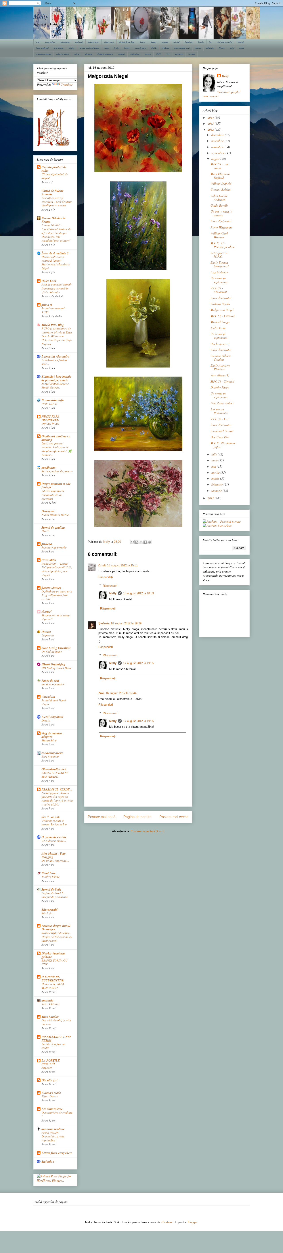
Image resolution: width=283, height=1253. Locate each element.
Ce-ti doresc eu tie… (54, 841)
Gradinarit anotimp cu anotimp (56, 438)
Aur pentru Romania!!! (219, 411)
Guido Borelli (219, 205)
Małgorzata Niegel (221, 310)
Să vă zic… (48, 913)
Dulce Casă (49, 281)
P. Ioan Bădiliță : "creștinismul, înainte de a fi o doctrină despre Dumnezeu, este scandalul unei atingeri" (56, 232)
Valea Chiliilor (51, 1004)
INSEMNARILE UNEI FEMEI (56, 1039)
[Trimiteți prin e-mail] (132, 542)
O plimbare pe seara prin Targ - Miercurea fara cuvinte (57, 595)
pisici (232, 48)
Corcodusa (48, 697)
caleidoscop (65, 42)
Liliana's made (51, 1093)
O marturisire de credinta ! (57, 1114)
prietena (47, 544)
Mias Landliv (50, 1017)
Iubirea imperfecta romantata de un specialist (53, 495)
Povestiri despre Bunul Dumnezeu (56, 927)
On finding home (52, 651)
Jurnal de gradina (53, 527)
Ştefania (103, 623)
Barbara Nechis (220, 304)
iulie (214, 454)
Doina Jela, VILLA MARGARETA (53, 986)
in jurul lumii (58, 48)
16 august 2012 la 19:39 (126, 623)
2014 (211, 117)
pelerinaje (210, 48)
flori (210, 42)
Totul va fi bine (50, 877)
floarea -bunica (51, 588)
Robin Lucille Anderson (219, 198)
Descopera (48, 511)
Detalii (46, 720)
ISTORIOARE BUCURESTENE (53, 979)
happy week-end (42, 48)
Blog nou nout (50, 756)
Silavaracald (49, 909)
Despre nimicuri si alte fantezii (56, 485)
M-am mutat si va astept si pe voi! (56, 617)
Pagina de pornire (137, 817)
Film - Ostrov (50, 1096)
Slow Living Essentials (56, 648)
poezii (241, 48)
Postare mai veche (174, 817)
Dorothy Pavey (219, 387)
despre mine (109, 42)
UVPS (158, 54)
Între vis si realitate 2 (55, 253)
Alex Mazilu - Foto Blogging (54, 855)
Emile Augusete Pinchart (220, 367)
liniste (116, 48)
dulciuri (153, 42)
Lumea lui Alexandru (55, 356)
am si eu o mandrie (53, 684)
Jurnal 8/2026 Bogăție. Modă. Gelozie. (55, 385)
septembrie (218, 153)
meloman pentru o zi (182, 48)
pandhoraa (48, 467)
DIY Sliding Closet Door (56, 668)
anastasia (48, 1000)
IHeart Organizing (53, 664)
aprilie (215, 472)
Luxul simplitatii (52, 717)
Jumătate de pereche (54, 547)
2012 (211, 129)
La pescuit (48, 635)
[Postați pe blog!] (136, 542)
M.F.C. (154, 48)
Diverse (46, 632)
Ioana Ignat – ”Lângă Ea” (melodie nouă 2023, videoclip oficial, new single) (57, 569)
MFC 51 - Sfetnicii (222, 381)
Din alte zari (49, 1080)
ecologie (165, 42)
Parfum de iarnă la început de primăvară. (55, 895)
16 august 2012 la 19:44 (121, 693)
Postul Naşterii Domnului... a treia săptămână (53, 1136)
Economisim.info (53, 400)
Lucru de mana (140, 48)
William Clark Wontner (219, 235)
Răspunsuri (110, 585)
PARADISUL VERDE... (57, 789)
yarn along (179, 54)
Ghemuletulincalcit (54, 769)
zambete (191, 54)
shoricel (47, 611)
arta (37, 42)
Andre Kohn (218, 328)
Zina (101, 693)
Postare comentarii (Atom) (147, 831)
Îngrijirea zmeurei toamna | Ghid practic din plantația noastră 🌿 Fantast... (57, 449)
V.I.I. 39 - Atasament (218, 290)
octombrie (218, 147)
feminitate (188, 42)
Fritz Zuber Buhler (222, 403)
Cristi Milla (49, 560)
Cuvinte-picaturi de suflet (54, 169)
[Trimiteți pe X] (141, 542)
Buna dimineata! (220, 221)
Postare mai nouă (101, 817)
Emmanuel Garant (221, 431)
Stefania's (48, 1161)
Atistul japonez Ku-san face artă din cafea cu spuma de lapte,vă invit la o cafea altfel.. (57, 798)
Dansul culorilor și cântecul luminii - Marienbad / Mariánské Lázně (56, 262)
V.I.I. (168, 54)
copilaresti (79, 42)
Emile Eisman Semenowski (219, 264)
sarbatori (121, 54)
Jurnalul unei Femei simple (54, 702)
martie (215, 478)
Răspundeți (105, 577)
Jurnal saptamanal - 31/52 (54, 310)
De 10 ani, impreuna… (55, 861)
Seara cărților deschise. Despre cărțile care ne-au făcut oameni (57, 937)
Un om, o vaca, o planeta (221, 213)
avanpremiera (50, 42)
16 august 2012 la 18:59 (138, 593)
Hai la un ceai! (219, 344)
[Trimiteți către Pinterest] (149, 542)
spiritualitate (134, 54)
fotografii (241, 42)
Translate (67, 84)
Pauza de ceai (50, 680)
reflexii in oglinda (62, 54)
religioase (88, 54)
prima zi (47, 305)
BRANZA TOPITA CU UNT (54, 962)
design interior (93, 42)
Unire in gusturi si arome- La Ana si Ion (54, 822)
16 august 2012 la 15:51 (122, 565)
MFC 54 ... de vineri (219, 166)
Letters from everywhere (57, 1153)
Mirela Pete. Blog (53, 325)
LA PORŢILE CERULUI (51, 1062)
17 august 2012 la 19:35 (138, 663)
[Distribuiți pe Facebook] (145, 542)
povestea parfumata (43, 54)
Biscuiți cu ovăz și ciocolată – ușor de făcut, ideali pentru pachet (57, 202)
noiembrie (218, 141)
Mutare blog (49, 740)
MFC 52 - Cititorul (222, 316)
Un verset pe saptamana (218, 280)
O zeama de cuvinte (54, 837)
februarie (217, 484)
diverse (142, 42)
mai (214, 466)
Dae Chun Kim (219, 437)
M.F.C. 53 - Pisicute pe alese (222, 245)
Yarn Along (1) (219, 375)
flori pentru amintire (225, 42)
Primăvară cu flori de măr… (54, 362)
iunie (214, 460)
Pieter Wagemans (221, 227)
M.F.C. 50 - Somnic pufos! (222, 445)
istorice (71, 48)
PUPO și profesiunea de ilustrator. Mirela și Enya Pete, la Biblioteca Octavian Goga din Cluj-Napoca (57, 336)
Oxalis (46, 531)
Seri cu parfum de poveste (57, 471)
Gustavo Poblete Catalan (220, 358)
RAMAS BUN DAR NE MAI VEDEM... (55, 775)
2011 (211, 498)
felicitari (177, 42)
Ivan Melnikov (219, 272)
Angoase (47, 1068)
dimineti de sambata (126, 42)
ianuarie (217, 490)
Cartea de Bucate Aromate (52, 192)
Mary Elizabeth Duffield (220, 176)
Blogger (192, 1222)
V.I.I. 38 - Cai (219, 419)
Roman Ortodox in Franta (54, 220)
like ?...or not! (51, 817)
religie (77, 54)
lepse (107, 48)
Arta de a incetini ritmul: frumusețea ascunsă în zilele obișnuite (57, 288)
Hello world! (49, 404)
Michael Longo (219, 322)
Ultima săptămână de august (55, 176)
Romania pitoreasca (105, 54)
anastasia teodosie (53, 1129)
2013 (211, 123)
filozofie (201, 42)
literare (126, 48)
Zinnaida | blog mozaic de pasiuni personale (56, 378)
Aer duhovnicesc (52, 1109)
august (215, 159)
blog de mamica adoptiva (52, 735)
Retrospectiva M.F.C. (218, 255)
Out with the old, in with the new (56, 1022)
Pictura (221, 48)
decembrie (218, 135)
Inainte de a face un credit (53, 1046)
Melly (40, 15)
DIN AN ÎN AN (50, 424)
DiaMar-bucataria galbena (53, 955)
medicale (165, 48)
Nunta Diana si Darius (55, 515)
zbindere (166, 1222)
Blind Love (49, 873)
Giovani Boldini (220, 189)
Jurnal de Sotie (51, 889)
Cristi (102, 565)
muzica (198, 48)
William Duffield (220, 183)
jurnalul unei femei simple (89, 48)
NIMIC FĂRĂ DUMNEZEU (50, 418)
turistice (148, 54)
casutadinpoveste (52, 753)
